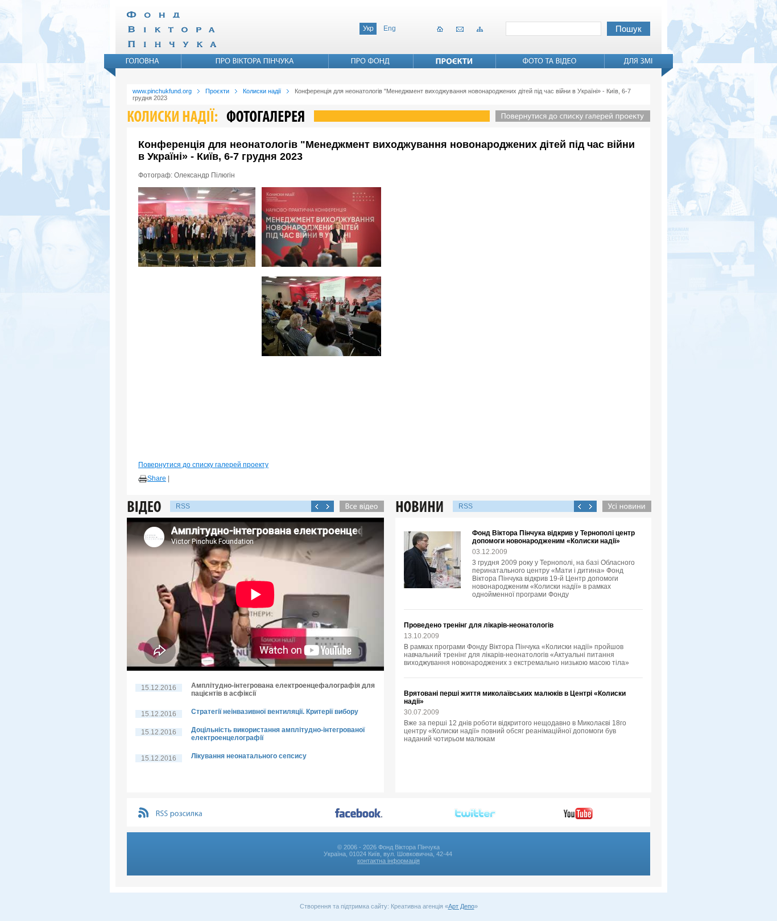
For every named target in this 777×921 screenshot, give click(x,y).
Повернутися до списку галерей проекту (203, 465)
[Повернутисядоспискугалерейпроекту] (570, 116)
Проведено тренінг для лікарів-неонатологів (478, 625)
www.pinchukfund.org (162, 91)
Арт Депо (461, 906)
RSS (183, 506)
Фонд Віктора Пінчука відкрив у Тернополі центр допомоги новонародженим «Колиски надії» (553, 537)
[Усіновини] (624, 506)
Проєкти (217, 91)
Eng (389, 28)
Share (156, 478)
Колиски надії (262, 91)
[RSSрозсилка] (179, 814)
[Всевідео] (359, 506)
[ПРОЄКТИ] (454, 60)
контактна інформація (388, 860)
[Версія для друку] (142, 479)
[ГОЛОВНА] (143, 60)
